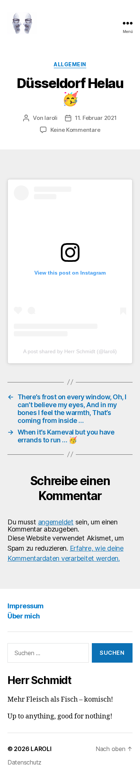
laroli (50, 117)
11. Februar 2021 (96, 117)
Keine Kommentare (75, 129)
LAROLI (41, 749)
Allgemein (70, 64)
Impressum (25, 606)
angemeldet (56, 522)
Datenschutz (24, 762)
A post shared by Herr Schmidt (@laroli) (70, 351)
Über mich (23, 616)
